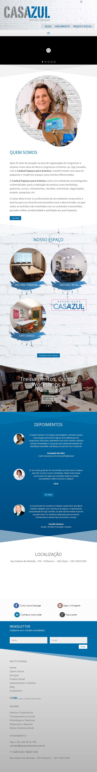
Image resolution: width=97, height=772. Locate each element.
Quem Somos (17, 671)
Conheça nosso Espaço (48, 355)
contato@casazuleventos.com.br (68, 4)
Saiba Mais (48, 398)
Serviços (14, 675)
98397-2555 (74, 1)
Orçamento (16, 690)
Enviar (83, 646)
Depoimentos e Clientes (23, 682)
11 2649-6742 (60, 1)
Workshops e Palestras (22, 720)
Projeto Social (17, 679)
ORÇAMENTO (62, 26)
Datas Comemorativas (22, 727)
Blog (12, 686)
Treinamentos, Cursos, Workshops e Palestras (48, 384)
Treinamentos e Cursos (22, 716)
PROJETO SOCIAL (82, 26)
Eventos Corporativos (21, 712)
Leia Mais (15, 218)
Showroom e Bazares (21, 724)
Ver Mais (48, 494)
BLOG (48, 26)
